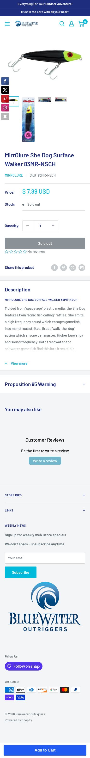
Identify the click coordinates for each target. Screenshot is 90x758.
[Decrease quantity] (28, 226)
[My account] (71, 23)
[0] (81, 24)
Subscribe (20, 572)
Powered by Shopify (18, 720)
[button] (16, 251)
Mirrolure (14, 175)
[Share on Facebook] (54, 267)
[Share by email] (81, 267)
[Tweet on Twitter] (72, 267)
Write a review (45, 460)
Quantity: (12, 225)
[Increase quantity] (53, 226)
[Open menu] (7, 24)
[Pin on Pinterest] (63, 267)
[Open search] (62, 23)
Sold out (45, 243)
